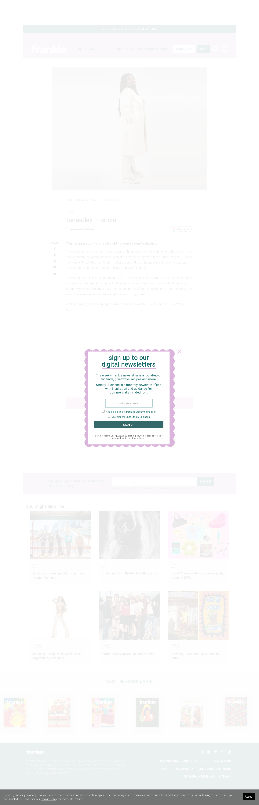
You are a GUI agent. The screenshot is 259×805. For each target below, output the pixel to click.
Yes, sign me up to (130, 411)
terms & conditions (135, 438)
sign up (128, 424)
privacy (120, 436)
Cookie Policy (49, 799)
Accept (249, 796)
